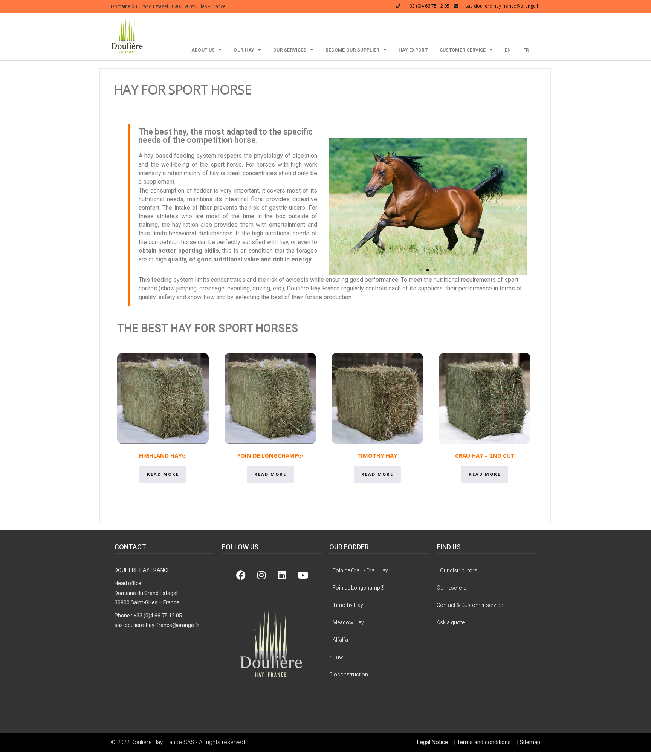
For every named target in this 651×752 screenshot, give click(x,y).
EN (508, 50)
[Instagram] (261, 575)
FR (526, 50)
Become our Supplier (353, 50)
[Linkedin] (282, 575)
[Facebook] (240, 575)
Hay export (413, 50)
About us (203, 50)
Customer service (463, 50)
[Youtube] (302, 575)
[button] (127, 36)
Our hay (244, 50)
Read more (163, 474)
